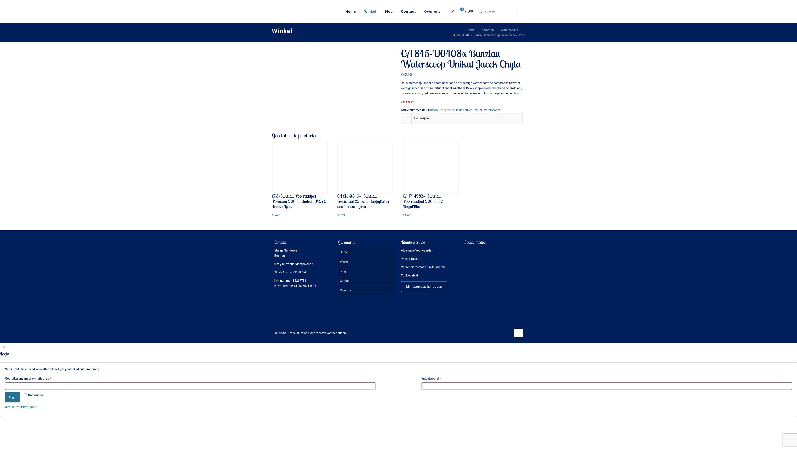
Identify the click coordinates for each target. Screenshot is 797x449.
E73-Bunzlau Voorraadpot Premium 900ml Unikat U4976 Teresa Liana (299, 201)
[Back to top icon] (518, 333)
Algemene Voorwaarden (417, 250)
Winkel (344, 261)
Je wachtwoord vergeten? (21, 406)
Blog (343, 271)
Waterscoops (509, 30)
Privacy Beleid (410, 258)
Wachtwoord (431, 378)
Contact (345, 280)
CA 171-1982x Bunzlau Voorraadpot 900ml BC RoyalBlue (423, 201)
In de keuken (464, 110)
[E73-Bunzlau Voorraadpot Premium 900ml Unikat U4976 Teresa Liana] (300, 168)
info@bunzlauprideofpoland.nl (294, 264)
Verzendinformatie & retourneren (423, 267)
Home (471, 30)
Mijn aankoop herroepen (424, 286)
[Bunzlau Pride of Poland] (295, 11)
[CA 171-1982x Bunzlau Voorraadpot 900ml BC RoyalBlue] (431, 168)
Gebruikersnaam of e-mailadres (28, 378)
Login (12, 397)
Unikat (478, 110)
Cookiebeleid (409, 275)
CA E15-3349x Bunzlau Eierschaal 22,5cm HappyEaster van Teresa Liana (363, 201)
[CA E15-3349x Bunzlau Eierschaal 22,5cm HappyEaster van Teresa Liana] (365, 168)
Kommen (488, 30)
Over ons (346, 290)
